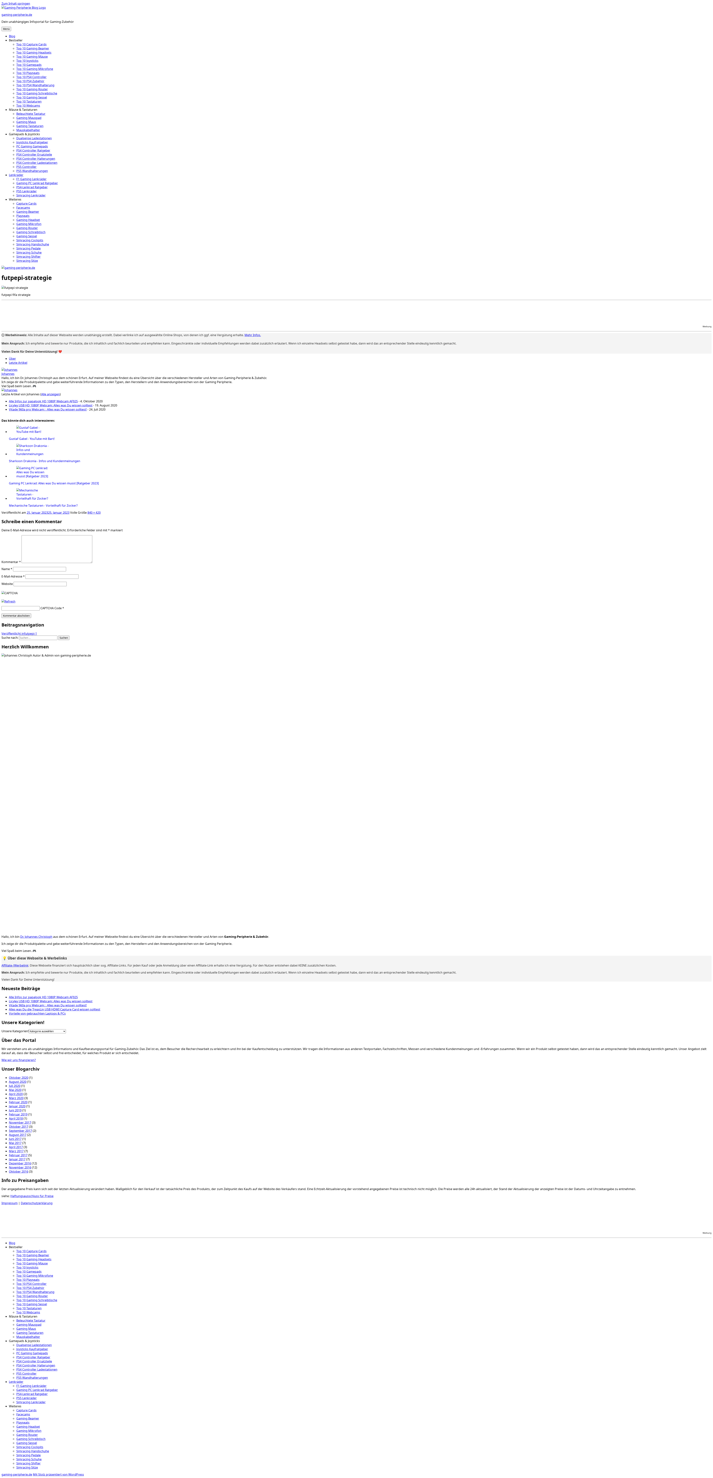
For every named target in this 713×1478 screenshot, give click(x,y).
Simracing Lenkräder (31, 195)
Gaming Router (27, 228)
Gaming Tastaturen (29, 126)
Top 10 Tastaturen (29, 101)
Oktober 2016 (18, 1171)
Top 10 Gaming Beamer (32, 48)
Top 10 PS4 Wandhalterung (35, 85)
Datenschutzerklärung (37, 1203)
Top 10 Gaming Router (32, 89)
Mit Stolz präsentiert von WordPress (58, 1474)
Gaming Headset (28, 220)
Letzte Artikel (18, 363)
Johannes (7, 374)
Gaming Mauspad (28, 118)
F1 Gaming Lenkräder (31, 179)
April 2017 (16, 1147)
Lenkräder (16, 175)
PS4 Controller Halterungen (35, 159)
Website (7, 584)
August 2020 (17, 1082)
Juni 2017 (15, 1139)
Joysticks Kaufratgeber (32, 142)
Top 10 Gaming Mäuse (32, 57)
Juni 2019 (15, 1110)
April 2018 (16, 1118)
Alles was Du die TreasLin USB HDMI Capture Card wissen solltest (54, 1009)
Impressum (9, 1203)
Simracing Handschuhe (32, 244)
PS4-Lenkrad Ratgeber (32, 187)
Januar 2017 (17, 1159)
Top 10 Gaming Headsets (33, 52)
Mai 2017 (15, 1143)
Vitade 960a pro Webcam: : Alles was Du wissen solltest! (48, 409)
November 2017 (20, 1123)
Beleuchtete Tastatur (30, 114)
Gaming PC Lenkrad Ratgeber (37, 183)
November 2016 (20, 1167)
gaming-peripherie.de (16, 15)
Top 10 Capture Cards (31, 44)
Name (6, 569)
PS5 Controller (26, 167)
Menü (6, 29)
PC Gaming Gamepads (32, 146)
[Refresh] (8, 601)
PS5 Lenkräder (26, 191)
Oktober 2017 (18, 1127)
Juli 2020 (14, 1086)
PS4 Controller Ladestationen (36, 163)
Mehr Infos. (253, 335)
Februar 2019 (18, 1114)
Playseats (23, 216)
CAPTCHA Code (51, 608)
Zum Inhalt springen (15, 3)
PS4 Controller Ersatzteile (34, 154)
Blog (12, 36)
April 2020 (16, 1094)
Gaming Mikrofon (28, 224)
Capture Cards (26, 203)
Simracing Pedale (28, 248)
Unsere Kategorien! (15, 1031)
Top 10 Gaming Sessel (31, 97)
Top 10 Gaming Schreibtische (36, 93)
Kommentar (11, 562)
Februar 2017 (18, 1155)
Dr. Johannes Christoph (36, 937)
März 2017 (16, 1151)
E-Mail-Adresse (13, 576)
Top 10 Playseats (28, 73)
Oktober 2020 (18, 1078)
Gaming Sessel (26, 236)
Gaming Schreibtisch (30, 232)
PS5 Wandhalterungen (32, 171)
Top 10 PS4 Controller (31, 77)
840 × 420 (94, 513)
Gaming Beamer (27, 212)
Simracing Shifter (28, 257)
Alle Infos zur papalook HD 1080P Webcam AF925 (43, 401)
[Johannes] (9, 370)
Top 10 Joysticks (27, 61)
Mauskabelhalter (28, 130)
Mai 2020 (15, 1090)
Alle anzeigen (50, 394)
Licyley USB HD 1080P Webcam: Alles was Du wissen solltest (50, 405)
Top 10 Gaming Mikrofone (34, 69)
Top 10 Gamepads (29, 65)
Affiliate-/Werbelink (14, 965)
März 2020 (16, 1098)
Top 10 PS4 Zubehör (30, 81)
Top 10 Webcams (28, 106)
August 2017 (17, 1135)
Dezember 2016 (20, 1163)
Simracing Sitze (27, 261)
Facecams (23, 208)
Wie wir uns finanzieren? (18, 1060)
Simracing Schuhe (29, 252)
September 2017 (20, 1131)
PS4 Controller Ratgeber (33, 150)
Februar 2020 (18, 1102)
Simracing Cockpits (29, 240)
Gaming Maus (26, 122)
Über (12, 359)
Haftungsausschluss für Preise (31, 1196)
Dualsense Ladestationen (34, 138)
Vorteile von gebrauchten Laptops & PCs (37, 1013)
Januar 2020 (17, 1106)
